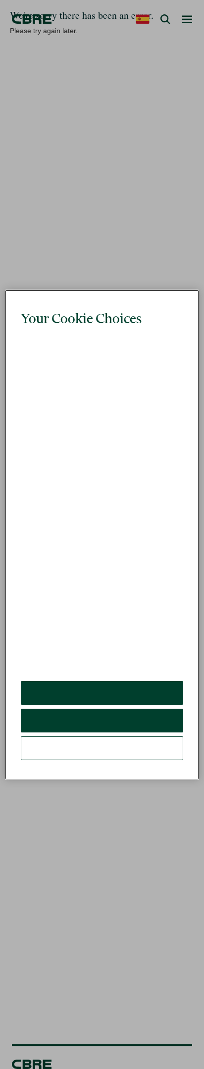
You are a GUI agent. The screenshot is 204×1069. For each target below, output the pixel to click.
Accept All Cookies (102, 663)
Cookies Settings (102, 718)
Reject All (102, 690)
